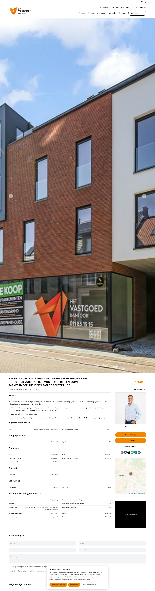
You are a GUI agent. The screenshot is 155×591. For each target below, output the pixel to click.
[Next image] (144, 196)
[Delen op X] (128, 452)
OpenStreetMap (138, 493)
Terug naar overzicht (139, 389)
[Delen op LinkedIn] (135, 452)
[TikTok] (145, 2)
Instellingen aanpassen (89, 584)
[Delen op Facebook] (125, 452)
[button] (131, 473)
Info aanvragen (130, 435)
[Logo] (20, 11)
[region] (77, 195)
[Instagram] (142, 2)
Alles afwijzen (74, 584)
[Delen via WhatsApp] (132, 452)
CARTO (144, 493)
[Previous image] (11, 196)
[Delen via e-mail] (122, 452)
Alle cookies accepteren (58, 584)
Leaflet (130, 493)
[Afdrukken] (139, 452)
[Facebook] (138, 2)
